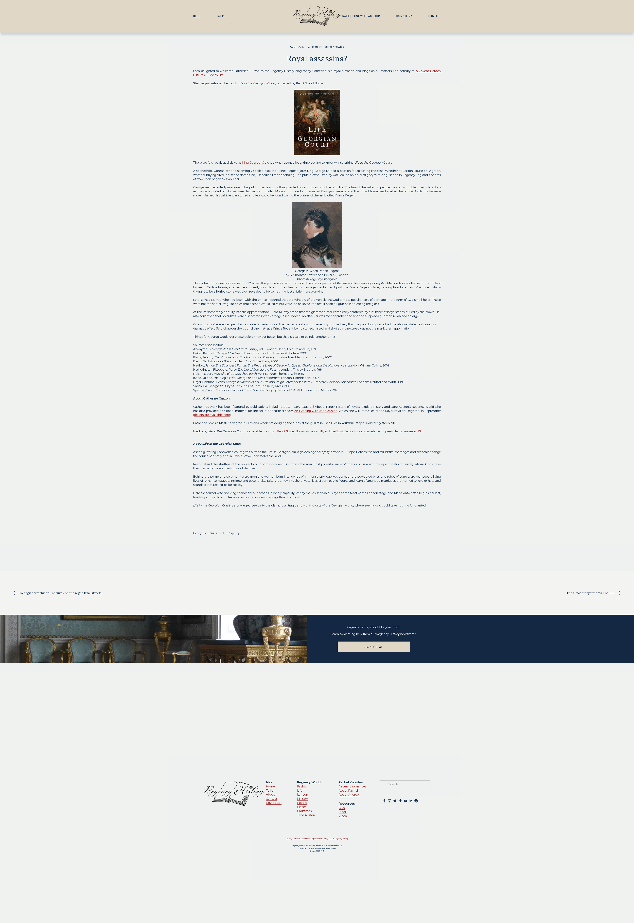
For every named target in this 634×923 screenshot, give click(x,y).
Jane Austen (306, 815)
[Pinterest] (416, 800)
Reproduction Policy (319, 838)
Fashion (303, 786)
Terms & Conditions (301, 838)
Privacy (289, 838)
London (302, 794)
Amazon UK (314, 431)
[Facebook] (384, 800)
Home (270, 786)
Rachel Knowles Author (361, 16)
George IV (200, 533)
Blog (197, 16)
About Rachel (348, 790)
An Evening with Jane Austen (315, 411)
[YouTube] (405, 800)
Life (299, 790)
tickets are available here (212, 415)
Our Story (404, 16)
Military (302, 798)
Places (301, 807)
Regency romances (352, 786)
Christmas (304, 811)
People (302, 802)
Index (343, 812)
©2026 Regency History (339, 838)
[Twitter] (395, 800)
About (270, 794)
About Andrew (349, 794)
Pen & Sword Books (291, 431)
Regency (234, 533)
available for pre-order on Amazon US (394, 431)
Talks (221, 16)
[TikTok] (400, 800)
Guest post (217, 533)
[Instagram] (389, 800)
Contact (434, 16)
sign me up (374, 646)
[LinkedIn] (410, 800)
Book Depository (348, 431)
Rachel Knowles (333, 46)
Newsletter (274, 802)
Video (343, 816)
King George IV (252, 162)
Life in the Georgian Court (256, 83)
